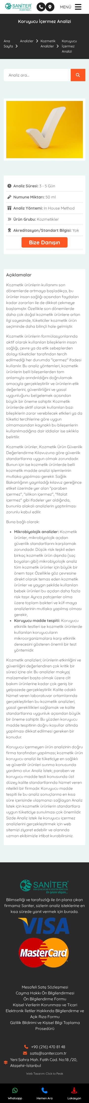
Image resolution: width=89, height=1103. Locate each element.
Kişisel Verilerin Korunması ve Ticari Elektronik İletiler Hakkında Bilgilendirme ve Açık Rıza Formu (45, 1010)
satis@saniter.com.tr (48, 1053)
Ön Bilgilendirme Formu (44, 998)
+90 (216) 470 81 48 (48, 1046)
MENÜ (65, 6)
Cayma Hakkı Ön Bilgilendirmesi (45, 992)
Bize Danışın (44, 242)
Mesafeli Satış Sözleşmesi (45, 987)
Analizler (26, 41)
